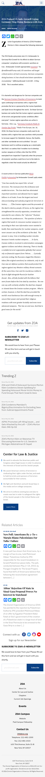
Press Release (12, 28)
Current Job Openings (22, 699)
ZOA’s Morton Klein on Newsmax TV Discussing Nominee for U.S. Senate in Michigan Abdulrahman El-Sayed (19, 441)
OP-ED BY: (9, 531)
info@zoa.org (22, 734)
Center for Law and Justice (22, 692)
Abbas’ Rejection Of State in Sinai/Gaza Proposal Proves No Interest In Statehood (20, 591)
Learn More (10, 507)
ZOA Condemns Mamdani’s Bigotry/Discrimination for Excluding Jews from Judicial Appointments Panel (21, 407)
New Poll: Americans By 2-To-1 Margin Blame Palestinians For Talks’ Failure (20, 538)
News (3, 28)
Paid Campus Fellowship (22, 722)
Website (22, 718)
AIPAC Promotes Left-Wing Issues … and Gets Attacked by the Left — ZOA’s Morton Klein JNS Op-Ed (21, 424)
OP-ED (5, 585)
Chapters (22, 695)
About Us (22, 688)
